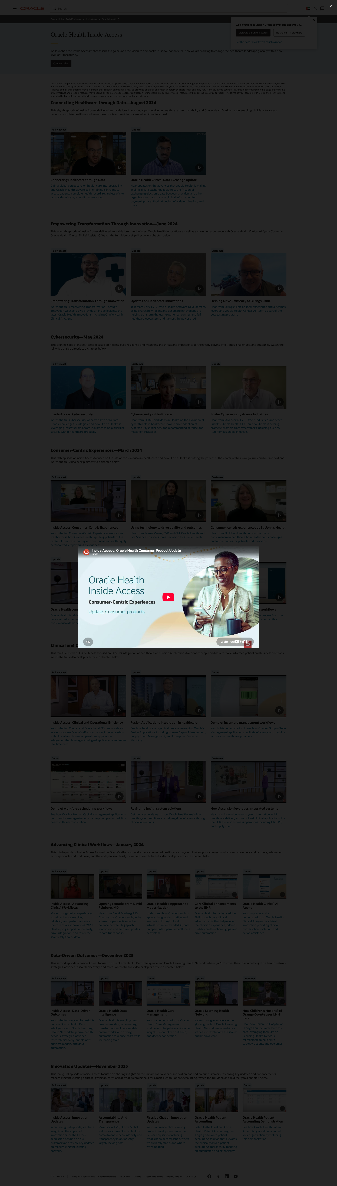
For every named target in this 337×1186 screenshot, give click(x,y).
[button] (331, 6)
